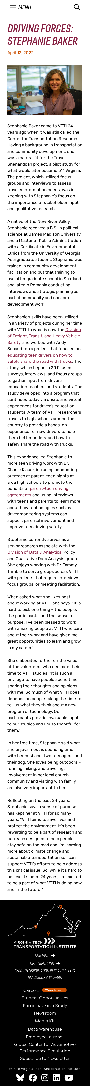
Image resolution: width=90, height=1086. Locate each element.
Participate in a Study (45, 1005)
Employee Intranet (45, 1037)
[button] (77, 7)
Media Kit (45, 1021)
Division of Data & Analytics (35, 552)
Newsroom (45, 1013)
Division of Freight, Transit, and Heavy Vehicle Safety (44, 336)
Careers (44, 990)
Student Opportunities (45, 998)
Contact (42, 955)
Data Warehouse (45, 1029)
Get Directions (42, 963)
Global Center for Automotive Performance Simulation (45, 1047)
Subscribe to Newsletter (45, 1058)
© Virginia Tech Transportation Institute (45, 1068)
